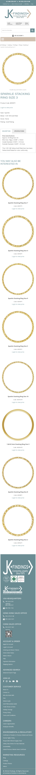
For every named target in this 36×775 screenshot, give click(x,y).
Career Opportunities (9, 724)
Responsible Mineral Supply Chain (12, 741)
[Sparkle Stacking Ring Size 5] (18, 326)
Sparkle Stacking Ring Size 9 (18, 298)
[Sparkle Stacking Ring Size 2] (18, 520)
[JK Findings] (18, 14)
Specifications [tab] (19, 131)
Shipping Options (8, 664)
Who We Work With (8, 695)
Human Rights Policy (9, 738)
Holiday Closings (7, 709)
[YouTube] (13, 681)
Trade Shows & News (9, 707)
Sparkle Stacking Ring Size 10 (18, 396)
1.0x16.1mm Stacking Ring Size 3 (18, 444)
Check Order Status (8, 653)
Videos (5, 766)
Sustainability (6, 746)
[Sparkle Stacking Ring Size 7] (18, 183)
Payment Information (9, 661)
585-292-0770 (9, 601)
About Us (5, 689)
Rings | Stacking (23, 45)
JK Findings (3, 45)
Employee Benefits (8, 726)
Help (4, 658)
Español (26, 4)
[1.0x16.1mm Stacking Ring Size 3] (18, 425)
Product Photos (7, 763)
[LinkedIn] (10, 681)
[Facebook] (3, 681)
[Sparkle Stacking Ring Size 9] (18, 279)
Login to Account (8, 647)
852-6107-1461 (10, 627)
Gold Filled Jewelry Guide (10, 704)
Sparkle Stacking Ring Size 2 (18, 540)
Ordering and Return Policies (11, 650)
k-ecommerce (21, 773)
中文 (32, 4)
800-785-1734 (9, 608)
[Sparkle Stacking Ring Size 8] (18, 472)
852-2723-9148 (10, 616)
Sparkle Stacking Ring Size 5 (18, 346)
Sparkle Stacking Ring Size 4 (18, 251)
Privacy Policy (7, 712)
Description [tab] (6, 131)
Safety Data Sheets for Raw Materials (13, 743)
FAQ (4, 698)
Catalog (10, 45)
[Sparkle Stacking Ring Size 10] (18, 377)
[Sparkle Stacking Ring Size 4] (18, 231)
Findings (15, 45)
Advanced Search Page (9, 673)
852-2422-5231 (10, 619)
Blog (4, 758)
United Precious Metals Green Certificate (14, 749)
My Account (18, 35)
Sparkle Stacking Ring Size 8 (18, 492)
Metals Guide (6, 701)
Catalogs (5, 760)
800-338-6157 (9, 605)
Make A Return (7, 655)
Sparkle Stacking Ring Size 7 (18, 203)
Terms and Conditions (9, 715)
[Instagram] (7, 681)
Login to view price (6, 108)
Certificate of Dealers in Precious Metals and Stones (18, 735)
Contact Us (6, 4)
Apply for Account (17, 4)
